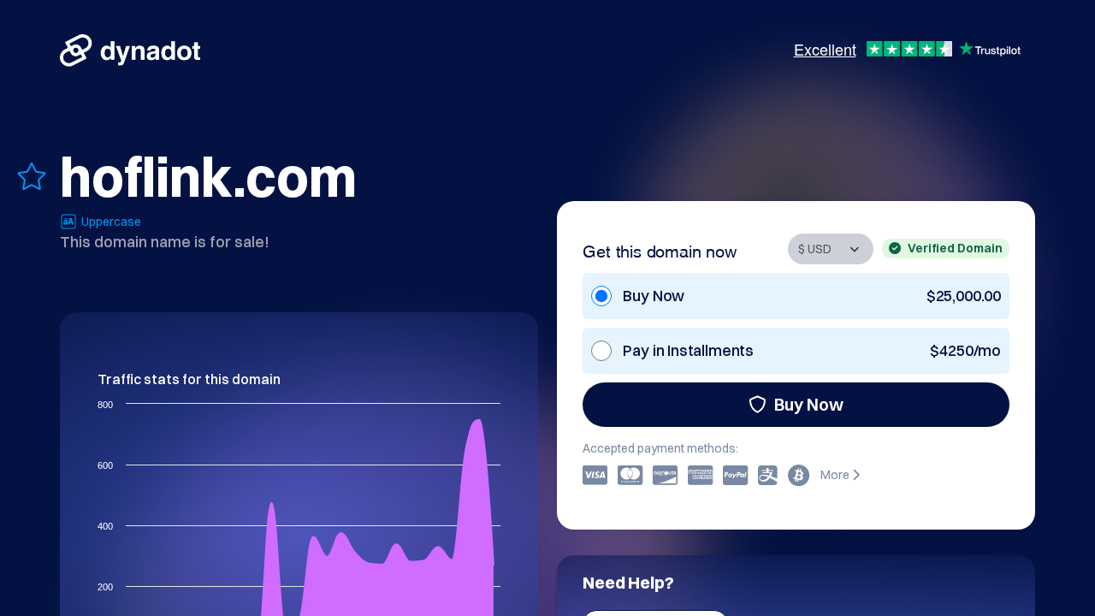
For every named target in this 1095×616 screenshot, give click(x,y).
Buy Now (808, 404)
